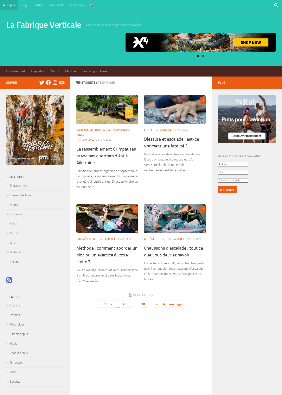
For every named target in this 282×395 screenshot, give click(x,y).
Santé (55, 71)
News (80, 134)
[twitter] (41, 82)
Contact (38, 5)
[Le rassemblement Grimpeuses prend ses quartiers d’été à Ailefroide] (107, 109)
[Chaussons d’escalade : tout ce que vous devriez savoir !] (175, 218)
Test (162, 239)
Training (15, 305)
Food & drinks (19, 353)
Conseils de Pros (88, 130)
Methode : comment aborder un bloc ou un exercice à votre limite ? (106, 255)
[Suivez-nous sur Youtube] (61, 82)
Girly (106, 130)
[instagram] (54, 82)
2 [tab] (203, 56)
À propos (9, 5)
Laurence (88, 139)
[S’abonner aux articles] (9, 282)
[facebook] (48, 82)
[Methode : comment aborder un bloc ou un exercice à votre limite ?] (107, 218)
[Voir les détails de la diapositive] (201, 42)
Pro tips (15, 315)
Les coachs (56, 5)
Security (15, 381)
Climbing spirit (19, 334)
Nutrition (15, 233)
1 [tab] (198, 56)
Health (14, 343)
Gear (13, 372)
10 (143, 304)
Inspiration (38, 71)
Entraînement (15, 71)
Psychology (17, 324)
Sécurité (15, 262)
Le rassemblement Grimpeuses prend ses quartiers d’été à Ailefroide (106, 155)
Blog (24, 5)
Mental (14, 205)
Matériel (71, 71)
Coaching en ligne (94, 71)
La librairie (77, 5)
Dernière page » (173, 304)
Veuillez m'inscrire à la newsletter (239, 156)
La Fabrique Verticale (43, 25)
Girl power (16, 362)
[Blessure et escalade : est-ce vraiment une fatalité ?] (175, 109)
